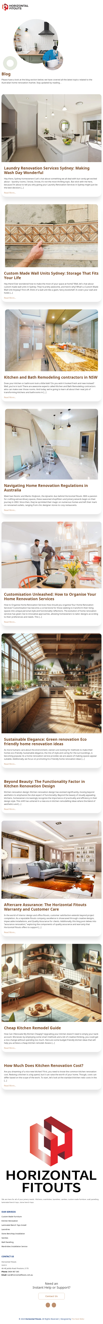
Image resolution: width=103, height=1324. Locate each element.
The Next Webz (78, 1319)
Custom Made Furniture (12, 1216)
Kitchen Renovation (10, 1221)
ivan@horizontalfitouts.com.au (17, 1275)
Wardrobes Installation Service (14, 1246)
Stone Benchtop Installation (13, 1234)
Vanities (5, 1238)
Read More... (10, 192)
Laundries (6, 1229)
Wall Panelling (8, 1242)
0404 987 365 (10, 1271)
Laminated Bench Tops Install (14, 1225)
